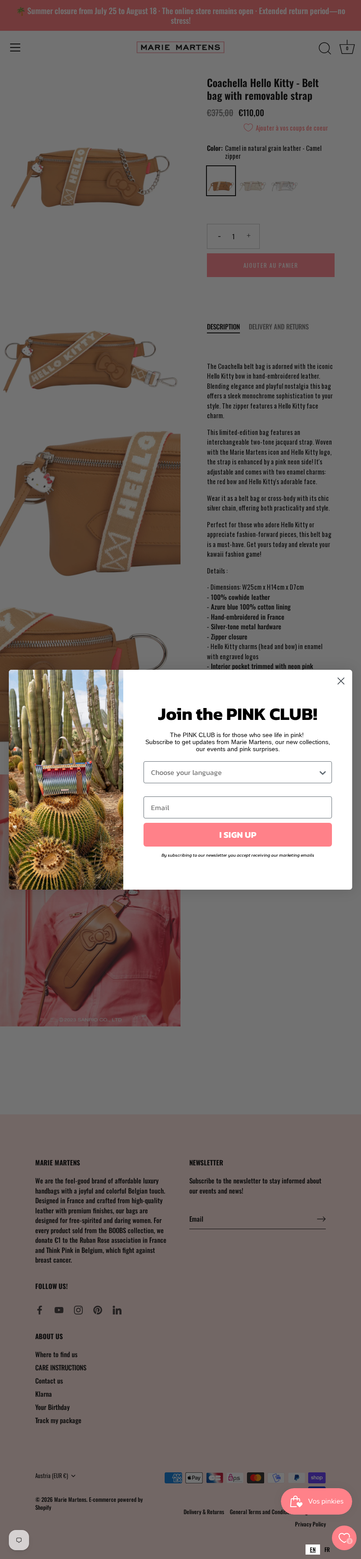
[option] (327, 1549)
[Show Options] (322, 772)
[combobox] (313, 1549)
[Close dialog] (341, 681)
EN (313, 1549)
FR (327, 1549)
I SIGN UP (237, 834)
